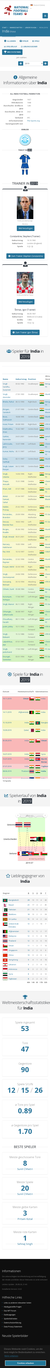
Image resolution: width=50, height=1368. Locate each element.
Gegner (6, 893)
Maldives (12, 914)
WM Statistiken (14, 52)
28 (28, 900)
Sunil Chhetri (25, 1169)
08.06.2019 (7, 771)
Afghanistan (14, 931)
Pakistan (12, 909)
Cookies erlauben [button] (25, 1363)
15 (28, 919)
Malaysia (12, 936)
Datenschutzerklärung (12, 1323)
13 (28, 924)
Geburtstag (21, 379)
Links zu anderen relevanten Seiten (17, 1303)
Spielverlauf (11, 46)
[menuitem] (31, 815)
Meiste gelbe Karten (25, 1207)
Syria (11, 974)
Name (5, 379)
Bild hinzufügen (26, 228)
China (11, 955)
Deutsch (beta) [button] (39, 5)
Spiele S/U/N (25, 1084)
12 (28, 931)
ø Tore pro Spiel (25, 1104)
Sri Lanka (12, 919)
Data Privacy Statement (13, 1326)
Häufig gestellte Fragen (13, 1307)
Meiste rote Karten (25, 1232)
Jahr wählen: (21, 57)
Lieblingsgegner (30, 46)
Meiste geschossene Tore (25, 1157)
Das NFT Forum (10, 1311)
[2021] (45, 63)
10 (28, 950)
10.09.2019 (7, 730)
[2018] (20, 63)
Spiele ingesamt (25, 1022)
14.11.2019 (7, 712)
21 (28, 909)
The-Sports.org (33, 120)
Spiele (36, 41)
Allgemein (11, 41)
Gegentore (25, 1063)
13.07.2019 (7, 759)
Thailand (12, 941)
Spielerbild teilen (10, 1319)
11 (28, 945)
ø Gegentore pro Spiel (25, 1125)
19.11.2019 (7, 698)
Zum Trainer (27, 256)
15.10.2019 (7, 722)
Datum (6, 691)
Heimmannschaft (26, 691)
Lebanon (12, 964)
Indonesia (13, 969)
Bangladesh (14, 900)
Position (32, 379)
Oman (11, 945)
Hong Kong (13, 959)
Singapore (13, 950)
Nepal (11, 905)
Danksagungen (9, 1315)
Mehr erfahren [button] (11, 1356)
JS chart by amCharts (36, 859)
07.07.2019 (7, 766)
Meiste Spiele (25, 1182)
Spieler (25, 41)
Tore (25, 1043)
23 (28, 905)
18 (28, 914)
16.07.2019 (7, 754)
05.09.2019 (7, 740)
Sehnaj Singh (25, 1244)
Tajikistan (13, 979)
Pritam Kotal (25, 1219)
